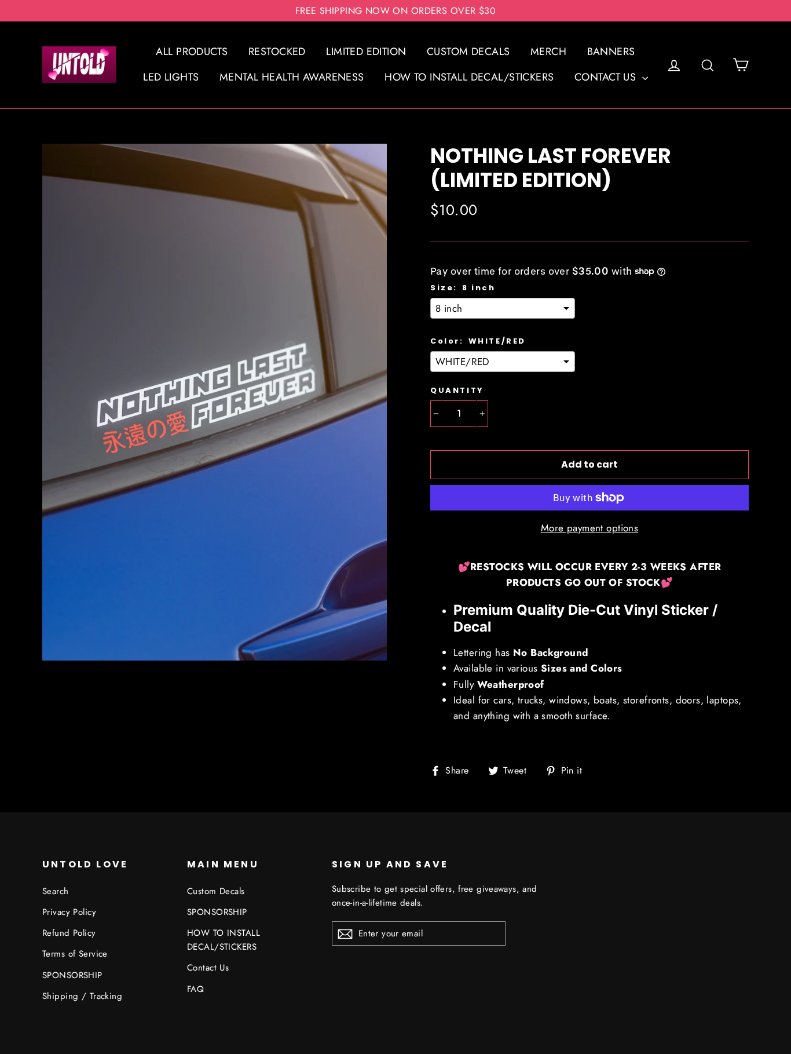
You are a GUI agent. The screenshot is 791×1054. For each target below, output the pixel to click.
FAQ (195, 989)
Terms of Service (75, 953)
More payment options (590, 528)
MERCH (548, 51)
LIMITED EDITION (366, 51)
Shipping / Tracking (82, 996)
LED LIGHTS (171, 77)
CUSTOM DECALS (468, 51)
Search (55, 891)
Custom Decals (216, 891)
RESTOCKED (277, 51)
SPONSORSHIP (72, 975)
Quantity (457, 390)
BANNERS (611, 51)
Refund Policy (69, 933)
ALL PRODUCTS (192, 51)
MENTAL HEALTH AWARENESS (291, 77)
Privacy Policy (69, 912)
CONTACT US (606, 77)
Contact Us (208, 967)
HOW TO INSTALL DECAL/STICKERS (469, 77)
